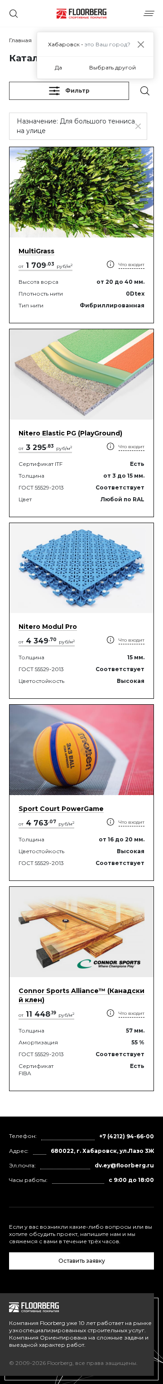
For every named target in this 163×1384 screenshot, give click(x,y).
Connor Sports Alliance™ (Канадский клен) (81, 995)
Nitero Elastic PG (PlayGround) (70, 433)
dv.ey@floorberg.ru (124, 1165)
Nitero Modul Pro (48, 627)
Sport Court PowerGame (61, 809)
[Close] (140, 44)
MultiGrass (36, 251)
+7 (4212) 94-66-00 (126, 1136)
